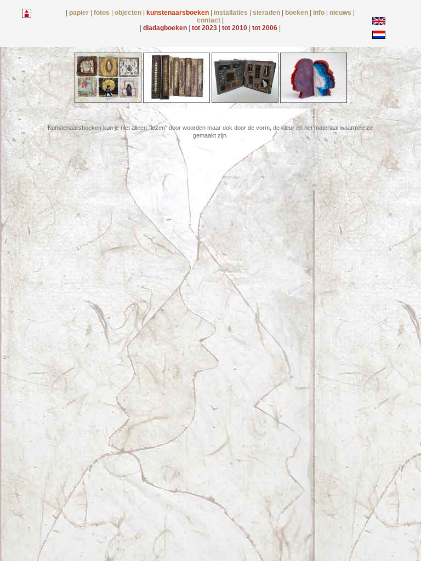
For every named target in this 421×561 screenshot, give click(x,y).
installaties (231, 12)
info (319, 12)
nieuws (341, 12)
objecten (129, 12)
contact (209, 20)
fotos (102, 12)
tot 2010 (235, 28)
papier (79, 12)
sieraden (267, 12)
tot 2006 (265, 28)
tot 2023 (205, 28)
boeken (297, 12)
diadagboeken (166, 28)
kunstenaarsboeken (178, 12)
